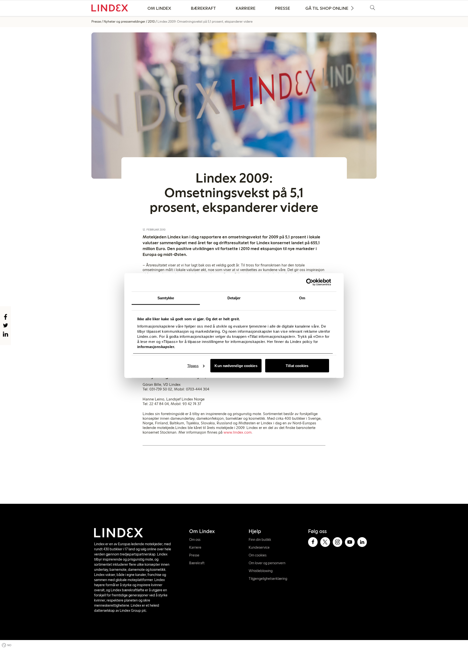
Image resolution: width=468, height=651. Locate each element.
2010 (151, 21)
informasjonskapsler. (156, 347)
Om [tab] (302, 298)
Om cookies (257, 555)
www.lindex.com (238, 432)
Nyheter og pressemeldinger (124, 21)
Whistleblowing (261, 571)
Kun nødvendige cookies (235, 365)
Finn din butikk (260, 539)
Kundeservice (259, 547)
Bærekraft (203, 8)
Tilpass (193, 365)
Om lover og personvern (267, 563)
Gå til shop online (326, 8)
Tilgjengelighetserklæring (268, 578)
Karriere (245, 8)
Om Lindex (159, 8)
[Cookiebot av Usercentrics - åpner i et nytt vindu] (309, 282)
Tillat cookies (297, 365)
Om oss (194, 539)
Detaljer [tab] (234, 298)
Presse (282, 8)
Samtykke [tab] (165, 298)
